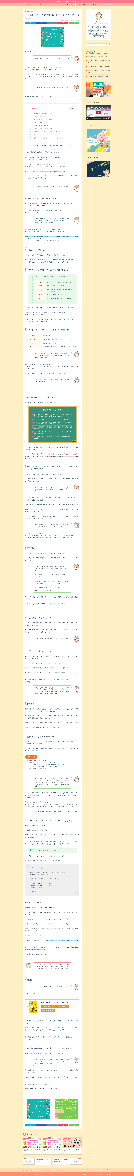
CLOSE (72, 108)
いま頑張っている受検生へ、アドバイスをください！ (48, 132)
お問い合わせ (82, 4)
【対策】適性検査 (29, 11)
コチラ (54, 146)
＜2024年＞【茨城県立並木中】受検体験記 (99, 66)
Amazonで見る (47, 1006)
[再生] (87, 118)
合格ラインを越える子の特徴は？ (43, 128)
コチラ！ (54, 1088)
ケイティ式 (69, 4)
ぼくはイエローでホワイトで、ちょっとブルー (54, 1002)
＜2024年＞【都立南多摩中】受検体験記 (98, 76)
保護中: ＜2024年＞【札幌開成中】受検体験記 (99, 71)
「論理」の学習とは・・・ (41, 116)
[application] (98, 112)
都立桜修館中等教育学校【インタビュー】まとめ (47, 138)
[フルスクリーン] (109, 118)
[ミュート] (106, 118)
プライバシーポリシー (28, 1174)
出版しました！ (95, 4)
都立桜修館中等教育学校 (46, 58)
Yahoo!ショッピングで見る (48, 1010)
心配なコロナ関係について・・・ (43, 125)
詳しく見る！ (98, 36)
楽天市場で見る (62, 1006)
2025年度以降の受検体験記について (97, 56)
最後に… (36, 135)
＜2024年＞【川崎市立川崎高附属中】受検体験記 (99, 61)
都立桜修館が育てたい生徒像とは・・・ (45, 119)
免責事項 (37, 1174)
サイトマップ (42, 4)
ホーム (29, 4)
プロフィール (55, 4)
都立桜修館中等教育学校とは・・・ (44, 113)
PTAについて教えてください (42, 122)
